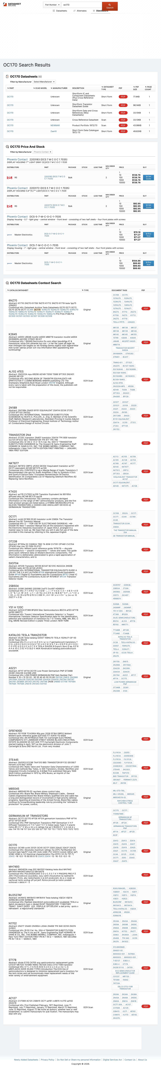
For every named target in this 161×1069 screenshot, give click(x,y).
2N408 (116, 938)
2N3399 (38, 679)
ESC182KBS (131, 369)
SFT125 (125, 426)
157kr (115, 338)
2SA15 (115, 844)
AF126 (115, 823)
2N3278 (116, 1018)
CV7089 (116, 1008)
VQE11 (134, 892)
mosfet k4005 (128, 341)
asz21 (125, 675)
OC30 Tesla (127, 652)
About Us (142, 1059)
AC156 (133, 456)
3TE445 (116, 769)
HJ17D (125, 1015)
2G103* (116, 405)
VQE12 (115, 895)
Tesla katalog (128, 642)
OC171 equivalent (121, 482)
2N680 (57, 681)
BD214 (115, 621)
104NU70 (73, 309)
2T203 (115, 426)
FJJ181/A (117, 756)
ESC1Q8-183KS (119, 373)
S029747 (116, 585)
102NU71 (50, 311)
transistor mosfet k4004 (125, 349)
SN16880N (117, 353)
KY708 (116, 315)
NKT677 (125, 467)
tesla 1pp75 (118, 322)
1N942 (125, 980)
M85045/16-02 (119, 797)
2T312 (133, 422)
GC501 (19, 316)
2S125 (123, 854)
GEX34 (126, 473)
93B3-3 (126, 961)
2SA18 (115, 847)
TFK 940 (125, 938)
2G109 (125, 405)
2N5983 (116, 592)
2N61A (116, 931)
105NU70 (13, 311)
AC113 (115, 456)
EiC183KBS (117, 376)
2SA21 (115, 851)
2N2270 (116, 366)
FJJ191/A (117, 759)
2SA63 (116, 935)
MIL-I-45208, (118, 794)
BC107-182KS (128, 366)
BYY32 (134, 776)
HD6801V (117, 598)
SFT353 (116, 393)
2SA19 (124, 847)
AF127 (123, 832)
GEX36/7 (116, 780)
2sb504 (116, 588)
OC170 (125, 295)
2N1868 (20, 681)
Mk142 (116, 334)
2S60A (116, 527)
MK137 (134, 327)
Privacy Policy (47, 1059)
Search (109, 7)
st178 (125, 964)
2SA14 (47, 856)
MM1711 (125, 624)
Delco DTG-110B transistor (125, 987)
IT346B (126, 633)
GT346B (116, 687)
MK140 (134, 331)
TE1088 (116, 980)
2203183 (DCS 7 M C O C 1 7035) (54, 177)
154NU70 (32, 314)
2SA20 (132, 847)
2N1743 (28, 681)
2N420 (126, 416)
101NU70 (46, 309)
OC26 (115, 642)
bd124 (128, 611)
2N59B (125, 924)
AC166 (116, 463)
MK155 (134, 334)
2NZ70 (133, 312)
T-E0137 (116, 961)
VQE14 (133, 895)
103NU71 (59, 311)
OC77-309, (117, 1004)
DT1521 (129, 362)
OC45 (115, 520)
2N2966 (74, 677)
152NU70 (13, 314)
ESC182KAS (118, 369)
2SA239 (21, 679)
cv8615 (116, 1015)
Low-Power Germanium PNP (125, 683)
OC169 (30, 309)
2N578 (28, 683)
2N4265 (116, 396)
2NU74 (116, 656)
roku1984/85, (119, 888)
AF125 (132, 832)
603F (115, 835)
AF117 (133, 675)
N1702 (124, 931)
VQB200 (132, 888)
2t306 (125, 588)
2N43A (125, 921)
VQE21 (115, 898)
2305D (126, 752)
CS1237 (116, 976)
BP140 (18, 574)
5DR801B (117, 915)
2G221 (115, 409)
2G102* (125, 402)
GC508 (41, 316)
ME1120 (126, 976)
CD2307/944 (131, 766)
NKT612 (116, 470)
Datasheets (61, 10)
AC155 (124, 456)
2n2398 (116, 691)
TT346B (116, 630)
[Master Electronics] (10, 234)
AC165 (116, 460)
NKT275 (125, 486)
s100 (125, 691)
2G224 (115, 412)
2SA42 (132, 858)
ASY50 (43, 683)
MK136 (125, 327)
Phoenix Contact (17, 159)
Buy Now (149, 235)
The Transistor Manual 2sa (125, 531)
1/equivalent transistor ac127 (125, 478)
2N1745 (12, 681)
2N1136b (117, 416)
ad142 (134, 1015)
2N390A (125, 935)
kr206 (127, 912)
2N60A (116, 928)
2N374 (116, 941)
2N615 (66, 677)
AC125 (125, 1008)
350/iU (125, 513)
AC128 (124, 460)
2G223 (132, 409)
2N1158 (59, 677)
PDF (123, 96)
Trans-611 (118, 362)
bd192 (115, 624)
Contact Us (130, 1059)
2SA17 (132, 844)
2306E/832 (117, 766)
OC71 (125, 1011)
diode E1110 (118, 967)
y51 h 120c (118, 611)
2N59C (134, 924)
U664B (116, 341)
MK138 (116, 331)
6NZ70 (116, 312)
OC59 (124, 422)
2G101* (116, 402)
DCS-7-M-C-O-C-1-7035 (53, 263)
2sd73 (116, 595)
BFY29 (125, 396)
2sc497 (125, 595)
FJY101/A (128, 763)
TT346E (116, 633)
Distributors (102, 10)
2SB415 (116, 1011)
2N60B (125, 928)
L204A (134, 935)
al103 (124, 621)
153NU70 (22, 314)
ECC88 (116, 773)
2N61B (133, 1001)
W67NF (52, 383)
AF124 (124, 823)
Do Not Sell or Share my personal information (78, 1059)
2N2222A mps (119, 386)
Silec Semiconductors (124, 618)
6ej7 (115, 783)
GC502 (26, 316)
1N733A (116, 983)
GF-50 (115, 652)
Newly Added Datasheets (26, 1059)
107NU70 (32, 311)
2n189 (124, 412)
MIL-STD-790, (119, 791)
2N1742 (35, 681)
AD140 (116, 467)
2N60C (134, 928)
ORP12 (125, 470)
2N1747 (70, 679)
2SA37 (115, 861)
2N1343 (35, 683)
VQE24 (133, 909)
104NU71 (68, 311)
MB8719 (116, 344)
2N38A (134, 994)
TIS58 (124, 390)
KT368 (116, 614)
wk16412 (128, 902)
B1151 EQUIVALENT (121, 419)
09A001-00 (118, 950)
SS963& (127, 585)
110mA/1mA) (118, 814)
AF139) (126, 630)
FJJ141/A (117, 752)
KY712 (133, 315)
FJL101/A (127, 759)
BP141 (65, 574)
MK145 (125, 334)
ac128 (134, 486)
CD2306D (117, 763)
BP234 (63, 576)
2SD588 (126, 592)
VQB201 (116, 892)
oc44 (124, 517)
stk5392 (129, 353)
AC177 (133, 463)
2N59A (116, 924)
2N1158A (13, 679)
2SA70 (124, 861)
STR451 (116, 357)
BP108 (41, 572)
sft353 (116, 473)
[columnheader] (19, 88)
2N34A (116, 921)
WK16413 (117, 905)
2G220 (133, 405)
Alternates (81, 10)
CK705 (130, 967)
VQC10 (126, 892)
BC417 (125, 357)
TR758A (72, 681)
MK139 (125, 331)
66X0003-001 (119, 954)
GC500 (12, 316)
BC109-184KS (119, 379)
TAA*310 (125, 773)
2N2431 (126, 393)
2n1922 (125, 941)
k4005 (133, 338)
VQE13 (124, 895)
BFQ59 (125, 614)
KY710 (124, 312)
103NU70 (64, 309)
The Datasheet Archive (12, 4)
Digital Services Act (112, 1059)
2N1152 (116, 429)
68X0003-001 (130, 957)
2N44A (134, 921)
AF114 (115, 678)
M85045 (130, 794)
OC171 (133, 513)
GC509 (48, 316)
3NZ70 (116, 319)
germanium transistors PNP (125, 827)
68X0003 (117, 957)
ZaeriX (54, 131)
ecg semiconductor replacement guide (125, 972)
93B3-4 (116, 964)
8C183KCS (130, 376)
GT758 (64, 681)
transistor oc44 (121, 523)
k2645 (124, 338)
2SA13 (41, 856)
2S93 (124, 858)
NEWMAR (55, 125)
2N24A (116, 994)
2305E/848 (128, 756)
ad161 (133, 1011)
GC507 (34, 316)
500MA (116, 604)
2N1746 (43, 681)
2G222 (124, 409)
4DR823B (117, 912)
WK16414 (128, 905)
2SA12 (12, 856)
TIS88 (132, 390)
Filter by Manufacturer (21, 81)
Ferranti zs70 (130, 780)
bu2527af (117, 902)
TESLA (116, 649)
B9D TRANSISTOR (120, 776)
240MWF (116, 607)
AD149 (116, 390)
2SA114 (116, 422)
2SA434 (46, 679)
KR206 (131, 386)
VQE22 (124, 898)
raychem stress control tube (125, 802)
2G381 (126, 687)
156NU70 (50, 314)
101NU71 (41, 311)
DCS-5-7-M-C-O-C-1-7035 (54, 235)
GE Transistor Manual (124, 536)
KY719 (124, 319)
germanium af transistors (125, 818)
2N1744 (63, 679)
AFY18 (132, 621)
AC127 (128, 1004)
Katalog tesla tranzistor (125, 638)
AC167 (124, 463)
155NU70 (41, 314)
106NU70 (22, 311)
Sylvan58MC (119, 947)
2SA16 (124, 844)
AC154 (133, 460)
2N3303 (126, 769)
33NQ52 (131, 322)
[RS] (10, 177)
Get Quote (148, 177)
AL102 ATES (118, 383)
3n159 (123, 783)
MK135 (116, 327)
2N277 (133, 931)
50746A (131, 954)
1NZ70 (124, 315)
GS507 (116, 646)
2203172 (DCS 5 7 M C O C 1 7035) (54, 206)
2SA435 (55, 679)
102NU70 (55, 309)
